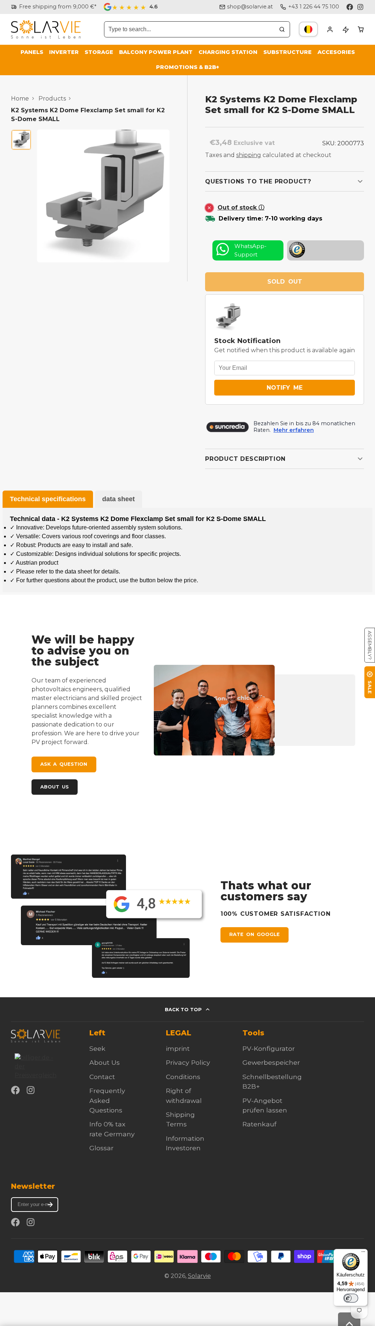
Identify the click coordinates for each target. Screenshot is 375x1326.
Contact (102, 1077)
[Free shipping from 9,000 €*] (53, 7)
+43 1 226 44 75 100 (313, 6)
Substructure (287, 52)
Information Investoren (185, 1143)
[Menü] (363, 1253)
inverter (64, 52)
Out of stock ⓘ (241, 207)
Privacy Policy (188, 1062)
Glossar (101, 1148)
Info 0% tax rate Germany (112, 1128)
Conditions (183, 1077)
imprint (178, 1048)
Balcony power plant (156, 52)
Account (330, 29)
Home (20, 98)
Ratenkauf (259, 1124)
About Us (54, 787)
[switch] (351, 1298)
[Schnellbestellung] (345, 29)
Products (52, 98)
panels (32, 52)
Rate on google (254, 934)
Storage (99, 52)
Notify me (284, 387)
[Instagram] (360, 7)
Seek (97, 1048)
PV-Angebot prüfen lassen (264, 1105)
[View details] (35, 1035)
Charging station (227, 52)
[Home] (46, 29)
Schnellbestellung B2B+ (272, 1081)
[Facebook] (349, 7)
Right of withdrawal (184, 1095)
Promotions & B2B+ (187, 67)
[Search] (282, 29)
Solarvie (199, 1275)
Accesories (336, 52)
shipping (248, 155)
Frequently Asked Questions (107, 1100)
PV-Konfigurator (268, 1048)
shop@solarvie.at (250, 6)
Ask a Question (63, 764)
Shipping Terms (180, 1119)
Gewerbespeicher (271, 1062)
